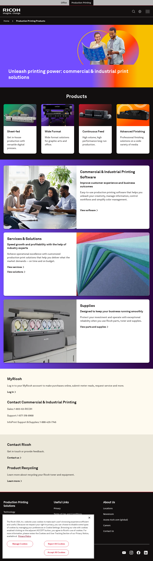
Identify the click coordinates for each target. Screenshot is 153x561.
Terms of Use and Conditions (68, 514)
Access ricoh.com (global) (115, 519)
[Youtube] (124, 552)
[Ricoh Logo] (12, 11)
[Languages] (140, 11)
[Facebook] (138, 552)
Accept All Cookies (56, 552)
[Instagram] (131, 552)
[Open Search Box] (133, 11)
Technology (9, 512)
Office (64, 2)
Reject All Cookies (56, 544)
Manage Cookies (20, 544)
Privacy (57, 508)
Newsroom (108, 514)
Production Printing (81, 2)
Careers (106, 525)
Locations (108, 508)
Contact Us (108, 531)
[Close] (89, 517)
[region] (48, 536)
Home (6, 21)
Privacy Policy (24, 536)
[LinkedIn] (146, 552)
